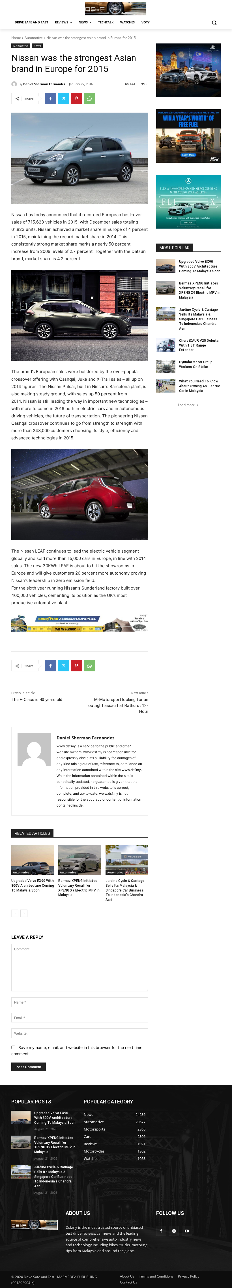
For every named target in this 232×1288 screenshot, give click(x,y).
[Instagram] (174, 1231)
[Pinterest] (76, 98)
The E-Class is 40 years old (36, 699)
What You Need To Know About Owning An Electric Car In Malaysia (199, 386)
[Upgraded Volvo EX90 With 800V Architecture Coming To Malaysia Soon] (32, 860)
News (37, 46)
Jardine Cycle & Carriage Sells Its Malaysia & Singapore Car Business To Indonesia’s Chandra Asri (125, 890)
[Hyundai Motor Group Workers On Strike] (165, 366)
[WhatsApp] (89, 98)
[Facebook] (50, 98)
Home (16, 37)
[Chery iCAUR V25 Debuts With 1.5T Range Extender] (165, 345)
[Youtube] (187, 1231)
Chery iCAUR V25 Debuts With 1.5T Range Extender (199, 345)
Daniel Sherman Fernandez (44, 84)
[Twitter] (63, 98)
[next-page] (23, 913)
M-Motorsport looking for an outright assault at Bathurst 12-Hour (118, 705)
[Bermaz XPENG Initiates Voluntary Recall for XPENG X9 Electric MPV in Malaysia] (79, 860)
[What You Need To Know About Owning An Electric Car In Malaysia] (165, 386)
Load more (186, 404)
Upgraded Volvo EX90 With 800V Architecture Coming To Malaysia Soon (32, 885)
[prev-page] (14, 913)
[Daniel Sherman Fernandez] (15, 84)
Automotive (34, 37)
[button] (214, 22)
